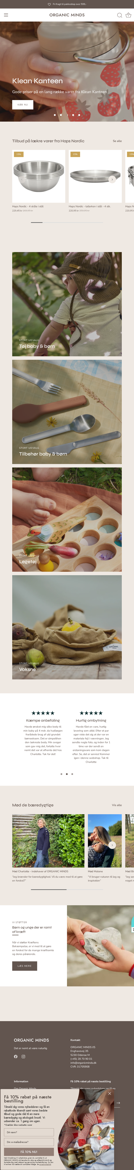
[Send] (118, 1103)
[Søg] (120, 15)
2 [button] (67, 774)
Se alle (117, 141)
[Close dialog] (110, 1093)
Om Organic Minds (25, 1088)
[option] (67, 61)
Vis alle (117, 805)
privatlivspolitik (45, 1164)
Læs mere (25, 966)
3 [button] (72, 774)
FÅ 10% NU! (29, 1152)
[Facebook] (15, 1056)
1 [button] (61, 774)
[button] (55, 115)
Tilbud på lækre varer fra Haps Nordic (48, 140)
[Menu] (6, 15)
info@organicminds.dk (83, 1063)
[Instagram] (23, 1056)
